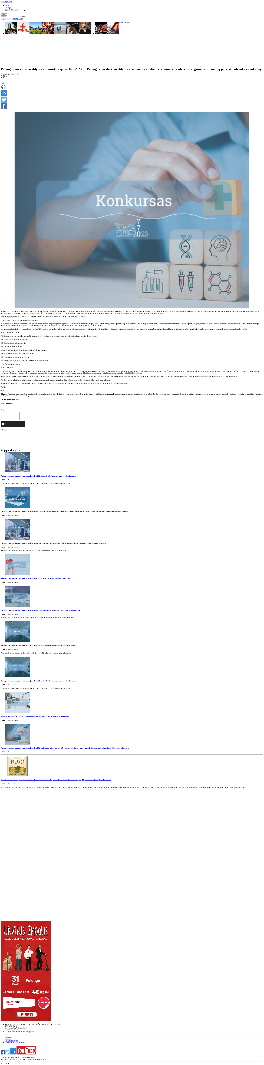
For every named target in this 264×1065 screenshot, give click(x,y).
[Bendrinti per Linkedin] (4, 95)
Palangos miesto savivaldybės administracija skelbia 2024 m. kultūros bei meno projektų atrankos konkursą (38, 645)
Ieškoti (23, 16)
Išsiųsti (4, 430)
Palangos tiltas (18, 19)
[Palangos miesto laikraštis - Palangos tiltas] (6, 2)
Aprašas (3, 387)
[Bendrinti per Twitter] (4, 102)
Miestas (16, 480)
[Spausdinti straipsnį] (3, 89)
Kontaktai (8, 7)
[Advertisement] (132, 52)
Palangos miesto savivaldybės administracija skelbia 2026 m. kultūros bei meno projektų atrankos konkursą (38, 476)
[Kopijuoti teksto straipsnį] (3, 83)
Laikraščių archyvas (11, 9)
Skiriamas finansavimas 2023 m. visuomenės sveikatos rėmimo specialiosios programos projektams (35, 716)
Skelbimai (8, 1039)
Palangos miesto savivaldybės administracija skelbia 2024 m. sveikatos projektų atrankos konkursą (35, 578)
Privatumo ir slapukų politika (14, 1042)
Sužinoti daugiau (41, 1059)
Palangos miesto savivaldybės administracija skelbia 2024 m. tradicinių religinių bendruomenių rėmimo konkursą (40, 610)
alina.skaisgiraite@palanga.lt (117, 383)
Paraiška (4, 390)
